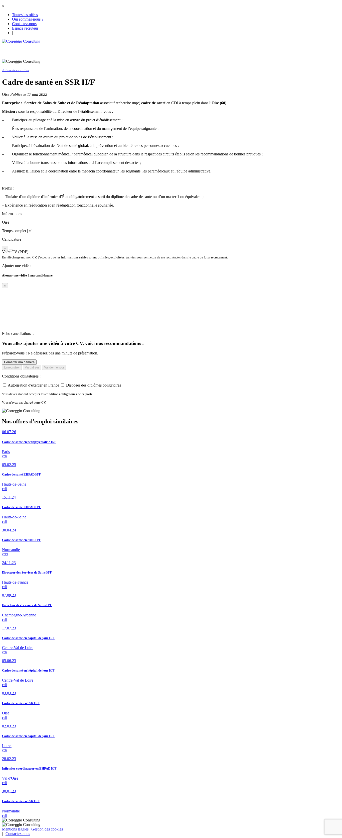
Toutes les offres (25, 15)
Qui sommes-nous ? (27, 19)
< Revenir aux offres (15, 70)
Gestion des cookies (47, 829)
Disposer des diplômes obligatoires (93, 385)
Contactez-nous (24, 24)
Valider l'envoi (54, 367)
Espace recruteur (25, 28)
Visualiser (32, 367)
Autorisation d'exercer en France (33, 385)
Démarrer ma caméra (19, 362)
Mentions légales (15, 829)
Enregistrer (12, 367)
